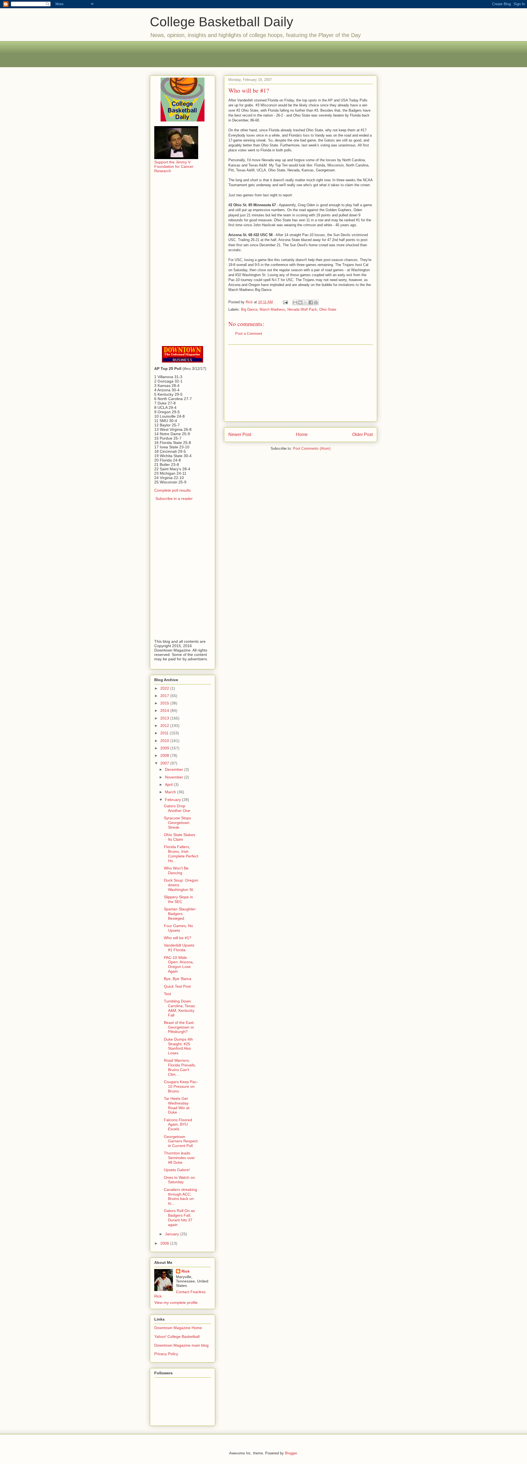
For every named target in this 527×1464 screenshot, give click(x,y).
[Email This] (295, 302)
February (173, 799)
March (171, 792)
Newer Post (239, 434)
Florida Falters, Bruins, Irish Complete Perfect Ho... (181, 854)
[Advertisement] (263, 53)
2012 (165, 725)
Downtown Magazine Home (178, 1328)
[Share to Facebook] (310, 302)
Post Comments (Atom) (311, 448)
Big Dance (249, 309)
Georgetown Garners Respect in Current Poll (181, 1141)
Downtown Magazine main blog (181, 1345)
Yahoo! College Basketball (177, 1336)
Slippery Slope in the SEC (178, 899)
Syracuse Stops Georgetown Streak (177, 822)
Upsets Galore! (177, 1170)
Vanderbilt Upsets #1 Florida (179, 947)
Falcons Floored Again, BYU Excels (178, 1124)
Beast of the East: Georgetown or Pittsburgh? (179, 1027)
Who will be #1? (177, 938)
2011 (165, 733)
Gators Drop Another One (177, 808)
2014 (165, 710)
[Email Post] (285, 302)
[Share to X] (305, 302)
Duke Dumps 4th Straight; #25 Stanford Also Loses (178, 1046)
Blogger (291, 1453)
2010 (165, 740)
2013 (165, 718)
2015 (165, 703)
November (174, 777)
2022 (165, 688)
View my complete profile (176, 1302)
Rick (185, 1271)
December (174, 769)
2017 (165, 695)
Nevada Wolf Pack (302, 309)
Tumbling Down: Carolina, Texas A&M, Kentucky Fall (179, 1008)
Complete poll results (172, 490)
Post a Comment (248, 334)
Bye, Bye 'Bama (177, 978)
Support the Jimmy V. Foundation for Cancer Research (174, 166)
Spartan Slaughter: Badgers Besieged (180, 914)
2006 (165, 1243)
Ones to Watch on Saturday (179, 1179)
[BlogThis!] (300, 302)
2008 (165, 755)
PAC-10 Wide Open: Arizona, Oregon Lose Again (179, 964)
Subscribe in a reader (174, 498)
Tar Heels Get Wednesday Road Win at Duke (176, 1105)
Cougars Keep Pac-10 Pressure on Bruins (181, 1086)
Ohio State (327, 309)
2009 (165, 748)
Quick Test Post (177, 986)
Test (167, 994)
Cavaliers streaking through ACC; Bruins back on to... (180, 1196)
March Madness (272, 309)
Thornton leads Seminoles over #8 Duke (179, 1158)
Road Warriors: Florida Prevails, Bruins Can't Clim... (180, 1067)
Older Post (362, 434)
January (172, 1234)
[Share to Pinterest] (316, 302)
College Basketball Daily (221, 22)
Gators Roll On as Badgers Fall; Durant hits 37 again (179, 1217)
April (169, 784)
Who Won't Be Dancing (176, 870)
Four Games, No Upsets (178, 928)
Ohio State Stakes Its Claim (179, 837)
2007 (165, 763)
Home (302, 434)
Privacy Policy (166, 1354)
